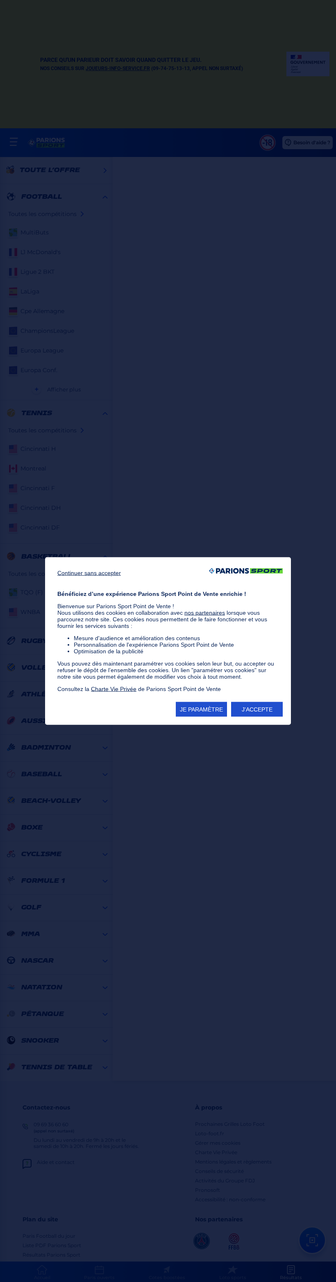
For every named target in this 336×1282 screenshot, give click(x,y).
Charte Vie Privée (113, 689)
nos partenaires (204, 612)
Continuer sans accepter (89, 573)
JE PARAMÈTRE (201, 709)
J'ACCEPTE (257, 709)
